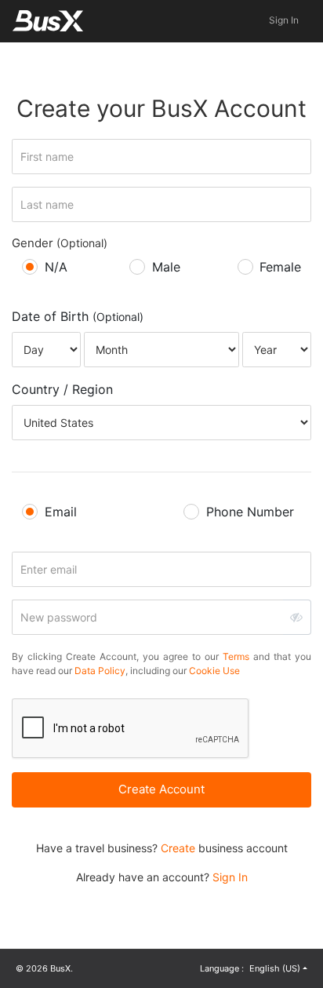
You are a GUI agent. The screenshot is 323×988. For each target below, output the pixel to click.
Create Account (161, 789)
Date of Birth (77, 316)
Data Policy (99, 670)
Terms (236, 656)
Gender (59, 242)
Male (166, 267)
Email (61, 512)
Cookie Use (214, 670)
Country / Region (62, 389)
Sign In (284, 20)
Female (280, 267)
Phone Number (250, 512)
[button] (277, 968)
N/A (56, 267)
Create (178, 848)
